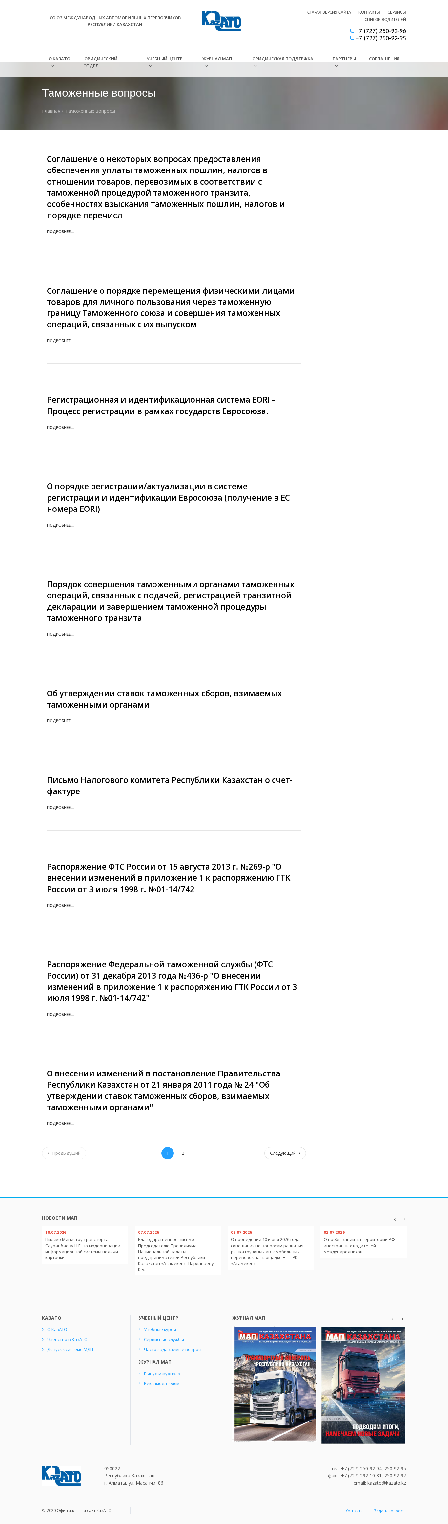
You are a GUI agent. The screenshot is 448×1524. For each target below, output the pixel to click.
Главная (51, 111)
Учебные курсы (160, 1329)
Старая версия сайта (329, 12)
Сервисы (397, 12)
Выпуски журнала (162, 1373)
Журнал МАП (217, 59)
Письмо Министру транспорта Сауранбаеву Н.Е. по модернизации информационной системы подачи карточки (82, 1248)
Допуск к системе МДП (70, 1349)
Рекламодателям (161, 1383)
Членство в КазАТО (67, 1339)
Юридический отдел (100, 62)
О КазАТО (59, 59)
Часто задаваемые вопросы (174, 1349)
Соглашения (384, 59)
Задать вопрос (388, 1511)
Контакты (369, 12)
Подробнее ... (60, 231)
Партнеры (344, 59)
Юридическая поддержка (282, 59)
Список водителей (385, 19)
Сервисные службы (164, 1339)
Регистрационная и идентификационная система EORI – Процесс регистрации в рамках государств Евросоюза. (161, 405)
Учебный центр (165, 59)
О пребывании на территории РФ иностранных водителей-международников (359, 1245)
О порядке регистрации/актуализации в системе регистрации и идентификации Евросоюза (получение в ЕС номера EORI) (168, 497)
